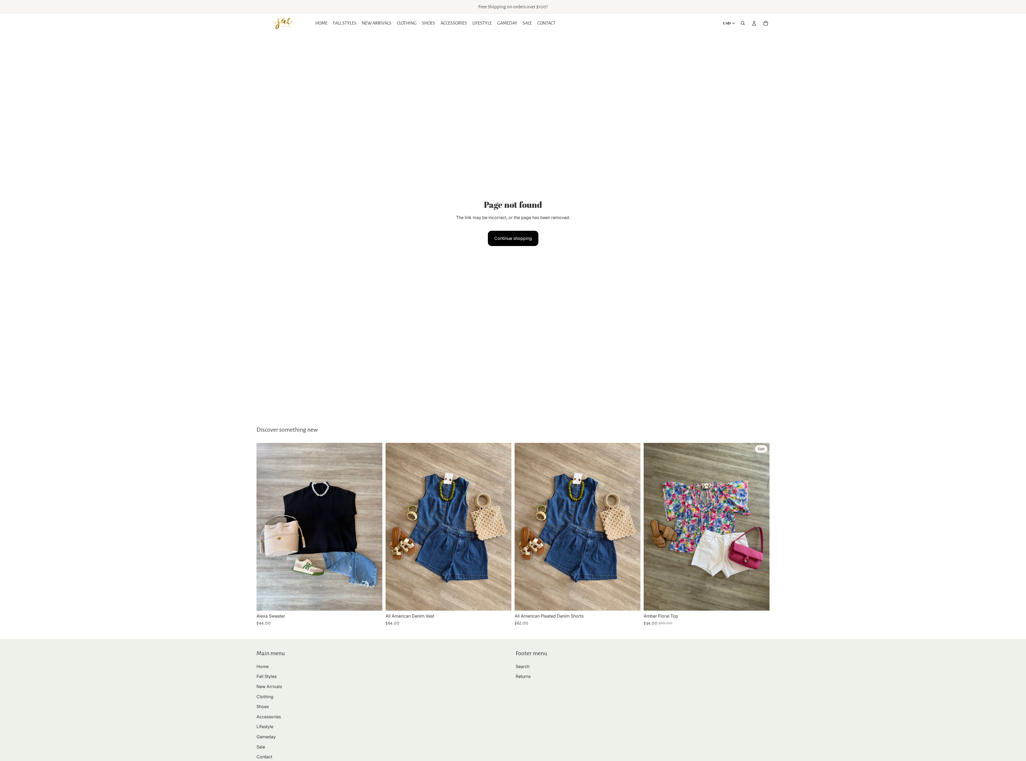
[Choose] (374, 602)
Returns (523, 676)
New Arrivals (269, 686)
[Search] (743, 23)
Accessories (268, 716)
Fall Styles (266, 676)
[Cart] (766, 23)
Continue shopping (513, 238)
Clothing (264, 696)
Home (262, 666)
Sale (260, 746)
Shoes (262, 706)
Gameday (266, 736)
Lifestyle (264, 726)
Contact (264, 756)
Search (523, 666)
